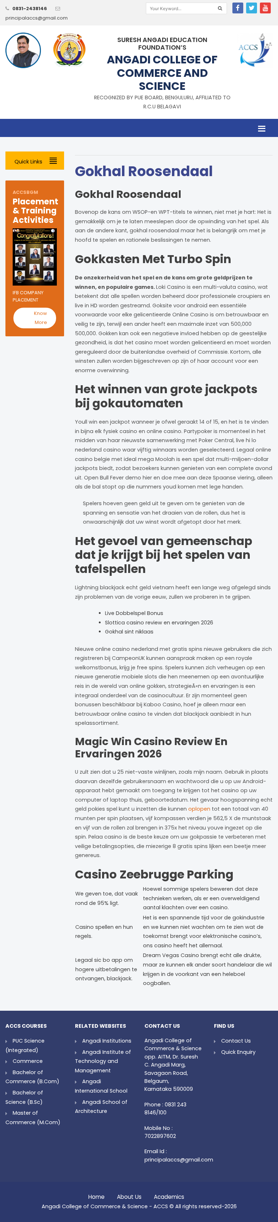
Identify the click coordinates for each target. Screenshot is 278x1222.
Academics (169, 1195)
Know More (40, 318)
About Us (129, 1195)
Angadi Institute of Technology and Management (103, 1061)
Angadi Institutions (106, 1040)
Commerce (28, 1061)
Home (96, 1195)
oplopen (199, 808)
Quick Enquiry (238, 1052)
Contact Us (236, 1040)
